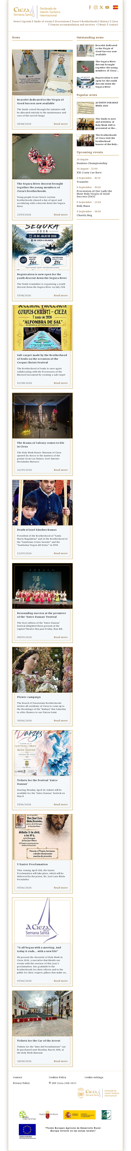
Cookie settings (94, 1077)
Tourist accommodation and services (72, 24)
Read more (61, 123)
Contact (17, 1077)
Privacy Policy (21, 1083)
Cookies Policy (57, 1077)
